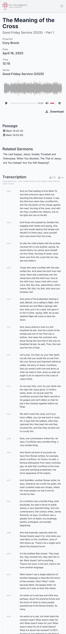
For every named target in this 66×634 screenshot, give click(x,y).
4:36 (9, 616)
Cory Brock (10, 43)
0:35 (9, 243)
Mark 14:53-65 (14, 135)
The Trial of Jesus (50, 158)
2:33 (9, 414)
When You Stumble (28, 158)
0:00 (9, 191)
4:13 (9, 574)
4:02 (9, 553)
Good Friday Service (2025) (23, 74)
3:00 (9, 452)
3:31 (9, 501)
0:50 (9, 268)
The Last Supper (12, 154)
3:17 (9, 480)
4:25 (9, 595)
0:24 (9, 222)
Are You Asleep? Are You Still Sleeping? (26, 162)
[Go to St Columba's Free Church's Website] (14, 6)
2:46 (9, 438)
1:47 (9, 355)
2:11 (9, 386)
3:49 (9, 533)
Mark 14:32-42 (14, 130)
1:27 (9, 327)
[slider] (23, 103)
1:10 (9, 299)
